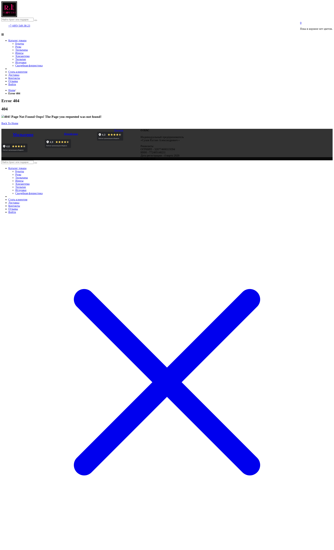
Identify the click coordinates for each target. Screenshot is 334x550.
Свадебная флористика (29, 193)
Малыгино (23, 134)
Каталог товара (17, 168)
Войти (12, 212)
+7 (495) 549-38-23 (19, 25)
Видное (118, 130)
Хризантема (22, 183)
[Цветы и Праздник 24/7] (9, 16)
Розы (18, 174)
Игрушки (20, 190)
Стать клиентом (17, 199)
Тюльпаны (21, 177)
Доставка (13, 202)
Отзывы (13, 208)
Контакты (14, 205)
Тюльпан (20, 187)
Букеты (19, 171)
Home (11, 90)
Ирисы (19, 180)
